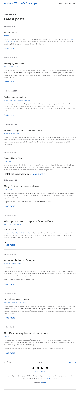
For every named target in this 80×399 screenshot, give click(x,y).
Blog (17, 303)
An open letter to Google (19, 260)
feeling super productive (15, 97)
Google (10, 225)
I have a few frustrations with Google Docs (17, 233)
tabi (45, 382)
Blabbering (27, 100)
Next (72, 362)
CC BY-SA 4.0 (46, 378)
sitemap (42, 371)
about (36, 371)
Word (10, 161)
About (61, 3)
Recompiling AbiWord (13, 158)
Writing (6, 36)
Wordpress (7, 303)
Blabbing (7, 134)
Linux (5, 161)
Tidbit (16, 67)
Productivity (8, 100)
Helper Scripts (10, 32)
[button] (74, 4)
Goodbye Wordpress (16, 299)
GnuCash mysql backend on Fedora (26, 333)
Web (15, 100)
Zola (42, 382)
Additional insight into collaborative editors (23, 130)
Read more (9, 48)
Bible (11, 67)
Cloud (13, 134)
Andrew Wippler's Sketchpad (21, 3)
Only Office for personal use (21, 186)
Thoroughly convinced (14, 64)
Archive (68, 3)
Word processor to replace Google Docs (29, 221)
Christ (6, 67)
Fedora (6, 336)
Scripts (20, 100)
